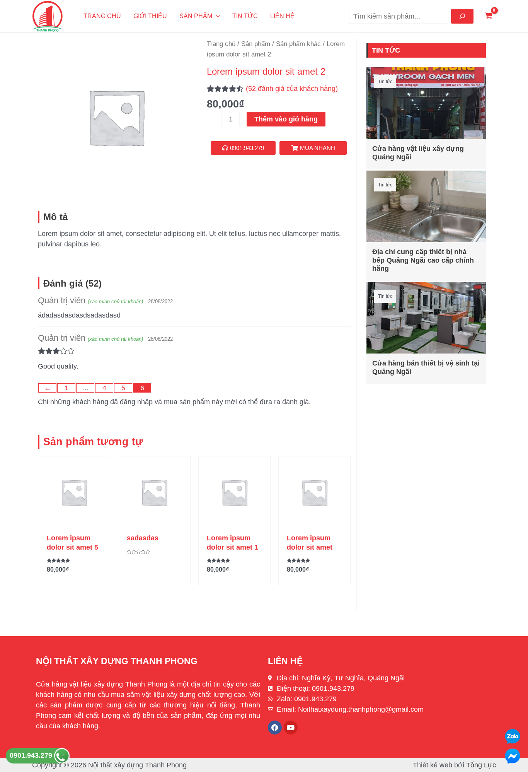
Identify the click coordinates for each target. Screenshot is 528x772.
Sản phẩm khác (298, 44)
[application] (216, 16)
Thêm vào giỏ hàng (286, 119)
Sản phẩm (195, 16)
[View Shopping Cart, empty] (488, 16)
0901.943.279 (32, 755)
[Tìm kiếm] (462, 16)
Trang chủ (102, 16)
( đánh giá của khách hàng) (292, 88)
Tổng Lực (481, 765)
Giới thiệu (150, 16)
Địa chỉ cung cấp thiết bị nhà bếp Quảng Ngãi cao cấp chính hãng (423, 260)
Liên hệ (282, 16)
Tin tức (245, 16)
